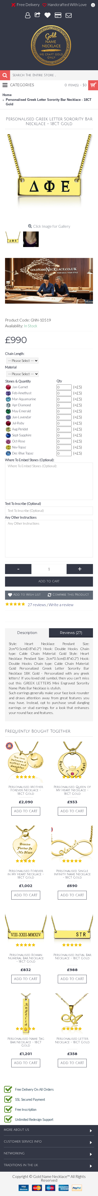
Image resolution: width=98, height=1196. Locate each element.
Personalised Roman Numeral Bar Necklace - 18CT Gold (26, 958)
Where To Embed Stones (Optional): (29, 460)
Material (11, 367)
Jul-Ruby (18, 423)
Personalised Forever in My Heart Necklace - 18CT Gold (26, 874)
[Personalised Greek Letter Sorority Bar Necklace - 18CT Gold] (49, 178)
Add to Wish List (27, 594)
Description (27, 632)
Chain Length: (14, 354)
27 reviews (37, 604)
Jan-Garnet (20, 387)
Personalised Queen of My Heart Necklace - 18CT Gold (72, 790)
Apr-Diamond (21, 405)
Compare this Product (71, 594)
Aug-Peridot (20, 429)
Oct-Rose (18, 441)
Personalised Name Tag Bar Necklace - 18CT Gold (26, 1042)
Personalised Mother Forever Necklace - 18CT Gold (26, 790)
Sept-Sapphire (21, 435)
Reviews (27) (71, 632)
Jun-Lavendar (21, 417)
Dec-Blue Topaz (22, 453)
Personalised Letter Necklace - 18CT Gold (72, 1040)
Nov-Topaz (19, 447)
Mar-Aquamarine (24, 399)
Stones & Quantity (18, 381)
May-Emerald (21, 411)
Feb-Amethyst (21, 393)
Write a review (61, 604)
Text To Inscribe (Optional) (23, 504)
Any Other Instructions (21, 517)
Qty (59, 381)
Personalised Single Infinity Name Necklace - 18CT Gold (72, 874)
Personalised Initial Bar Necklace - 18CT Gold (72, 956)
